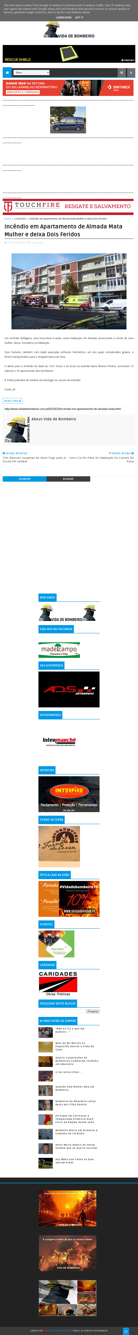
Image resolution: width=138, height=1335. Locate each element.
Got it (79, 17)
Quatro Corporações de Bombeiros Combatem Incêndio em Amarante (77, 1061)
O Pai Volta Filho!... (69, 1072)
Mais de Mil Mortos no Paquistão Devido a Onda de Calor (75, 1046)
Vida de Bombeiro (55, 1330)
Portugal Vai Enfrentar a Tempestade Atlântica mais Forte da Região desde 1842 (75, 1119)
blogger (68, 478)
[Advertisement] (68, 152)
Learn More (64, 17)
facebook (25, 478)
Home (7, 218)
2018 (70, 1330)
